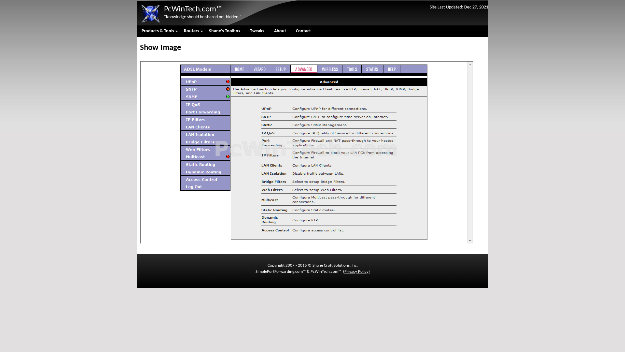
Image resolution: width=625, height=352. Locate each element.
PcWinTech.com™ (193, 9)
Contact (303, 31)
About (280, 31)
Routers (189, 33)
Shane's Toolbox (224, 31)
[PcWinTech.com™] (150, 23)
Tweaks (257, 31)
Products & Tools (155, 33)
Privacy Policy (356, 272)
